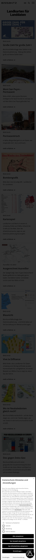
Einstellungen (5, 557)
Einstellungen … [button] (18, 551)
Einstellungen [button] (18, 509)
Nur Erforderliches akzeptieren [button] (18, 546)
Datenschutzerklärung (25, 505)
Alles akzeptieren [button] (18, 536)
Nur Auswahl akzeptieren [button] (18, 541)
